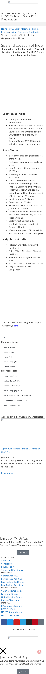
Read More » (7, 472)
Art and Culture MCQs (12, 405)
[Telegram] (23, 622)
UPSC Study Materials (19, 28)
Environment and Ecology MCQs (15, 400)
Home (4, 28)
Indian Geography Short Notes (25, 32)
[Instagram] (29, 622)
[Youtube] (16, 622)
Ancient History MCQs (12, 381)
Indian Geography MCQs (13, 391)
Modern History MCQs (12, 386)
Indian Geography (10, 362)
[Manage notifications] (39, 652)
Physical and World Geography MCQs (18, 395)
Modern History (9, 352)
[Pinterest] (35, 622)
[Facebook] (4, 622)
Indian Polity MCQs (11, 376)
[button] (23, 24)
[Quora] (41, 622)
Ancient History (9, 347)
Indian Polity (8, 357)
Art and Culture (9, 367)
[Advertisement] (23, 85)
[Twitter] (10, 622)
